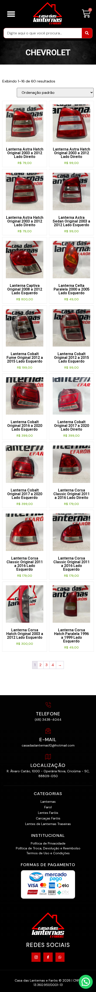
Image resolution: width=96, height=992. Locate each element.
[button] (11, 13)
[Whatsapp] (60, 957)
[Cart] (86, 14)
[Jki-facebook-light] (47, 957)
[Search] (87, 33)
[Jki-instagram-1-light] (36, 957)
